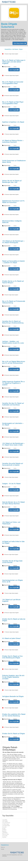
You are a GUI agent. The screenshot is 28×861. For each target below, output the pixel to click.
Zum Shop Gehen (19, 43)
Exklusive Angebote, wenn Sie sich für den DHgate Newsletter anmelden (13, 677)
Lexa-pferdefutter (6, 822)
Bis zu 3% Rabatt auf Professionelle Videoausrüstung (13, 302)
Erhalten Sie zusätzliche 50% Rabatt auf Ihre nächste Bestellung (13, 715)
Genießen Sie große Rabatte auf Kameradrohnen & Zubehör (12, 464)
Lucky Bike (4, 819)
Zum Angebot (13, 70)
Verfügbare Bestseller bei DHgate (13, 696)
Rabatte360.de (8, 49)
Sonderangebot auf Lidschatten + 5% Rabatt (12, 424)
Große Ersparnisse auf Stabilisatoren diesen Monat (14, 161)
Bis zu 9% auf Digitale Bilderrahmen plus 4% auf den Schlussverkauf (13, 362)
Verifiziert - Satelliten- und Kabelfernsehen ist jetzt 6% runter (13, 342)
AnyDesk (4, 837)
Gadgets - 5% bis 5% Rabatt (11, 483)
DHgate (20, 49)
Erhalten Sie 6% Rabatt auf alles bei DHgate (13, 620)
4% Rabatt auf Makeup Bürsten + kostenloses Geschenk (13, 141)
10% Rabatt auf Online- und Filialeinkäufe (11, 523)
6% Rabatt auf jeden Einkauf (11, 638)
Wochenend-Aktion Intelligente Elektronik (12, 221)
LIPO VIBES (5, 821)
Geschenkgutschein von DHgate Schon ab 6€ (12, 581)
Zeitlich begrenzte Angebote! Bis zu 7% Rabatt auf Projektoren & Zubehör (13, 383)
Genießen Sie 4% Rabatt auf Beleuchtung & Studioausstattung (12, 322)
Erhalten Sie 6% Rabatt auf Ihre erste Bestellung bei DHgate (12, 657)
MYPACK (4, 830)
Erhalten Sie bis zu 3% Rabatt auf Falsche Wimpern (13, 282)
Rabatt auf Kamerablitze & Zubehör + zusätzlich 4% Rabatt (13, 262)
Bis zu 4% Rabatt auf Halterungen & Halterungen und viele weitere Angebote (13, 61)
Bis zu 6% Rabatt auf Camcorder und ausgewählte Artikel (12, 82)
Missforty (4, 831)
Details (15, 66)
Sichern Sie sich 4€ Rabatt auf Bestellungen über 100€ (12, 181)
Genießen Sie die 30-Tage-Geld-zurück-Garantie (12, 561)
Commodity (4, 835)
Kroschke (4, 827)
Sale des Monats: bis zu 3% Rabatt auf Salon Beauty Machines (13, 503)
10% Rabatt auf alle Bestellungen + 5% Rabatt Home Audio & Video (13, 444)
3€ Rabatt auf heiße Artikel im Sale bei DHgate (13, 542)
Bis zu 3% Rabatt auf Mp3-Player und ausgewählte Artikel (12, 102)
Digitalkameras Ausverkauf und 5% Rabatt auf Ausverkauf (13, 201)
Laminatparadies (6, 825)
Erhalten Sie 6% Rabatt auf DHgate (13, 733)
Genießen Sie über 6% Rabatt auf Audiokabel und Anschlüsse (13, 404)
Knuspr (3, 828)
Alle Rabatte (15, 49)
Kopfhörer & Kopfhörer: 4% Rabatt (13, 122)
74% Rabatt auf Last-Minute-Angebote (11, 600)
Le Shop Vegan (5, 824)
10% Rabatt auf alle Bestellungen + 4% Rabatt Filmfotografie (13, 241)
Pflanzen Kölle (5, 834)
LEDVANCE (4, 832)
